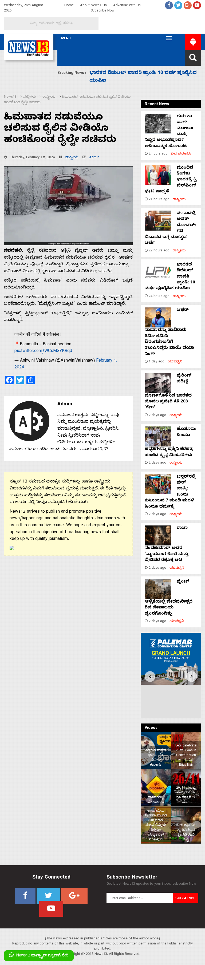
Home (69, 6)
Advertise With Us (127, 6)
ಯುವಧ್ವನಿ (175, 362)
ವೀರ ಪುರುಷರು (181, 154)
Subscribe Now (103, 11)
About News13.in (93, 6)
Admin (94, 158)
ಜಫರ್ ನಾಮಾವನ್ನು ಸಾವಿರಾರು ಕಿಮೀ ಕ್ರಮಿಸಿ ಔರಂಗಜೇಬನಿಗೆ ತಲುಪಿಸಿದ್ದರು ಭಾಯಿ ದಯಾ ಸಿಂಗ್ (169, 332)
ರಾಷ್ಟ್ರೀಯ (71, 158)
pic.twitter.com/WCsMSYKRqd (43, 351)
